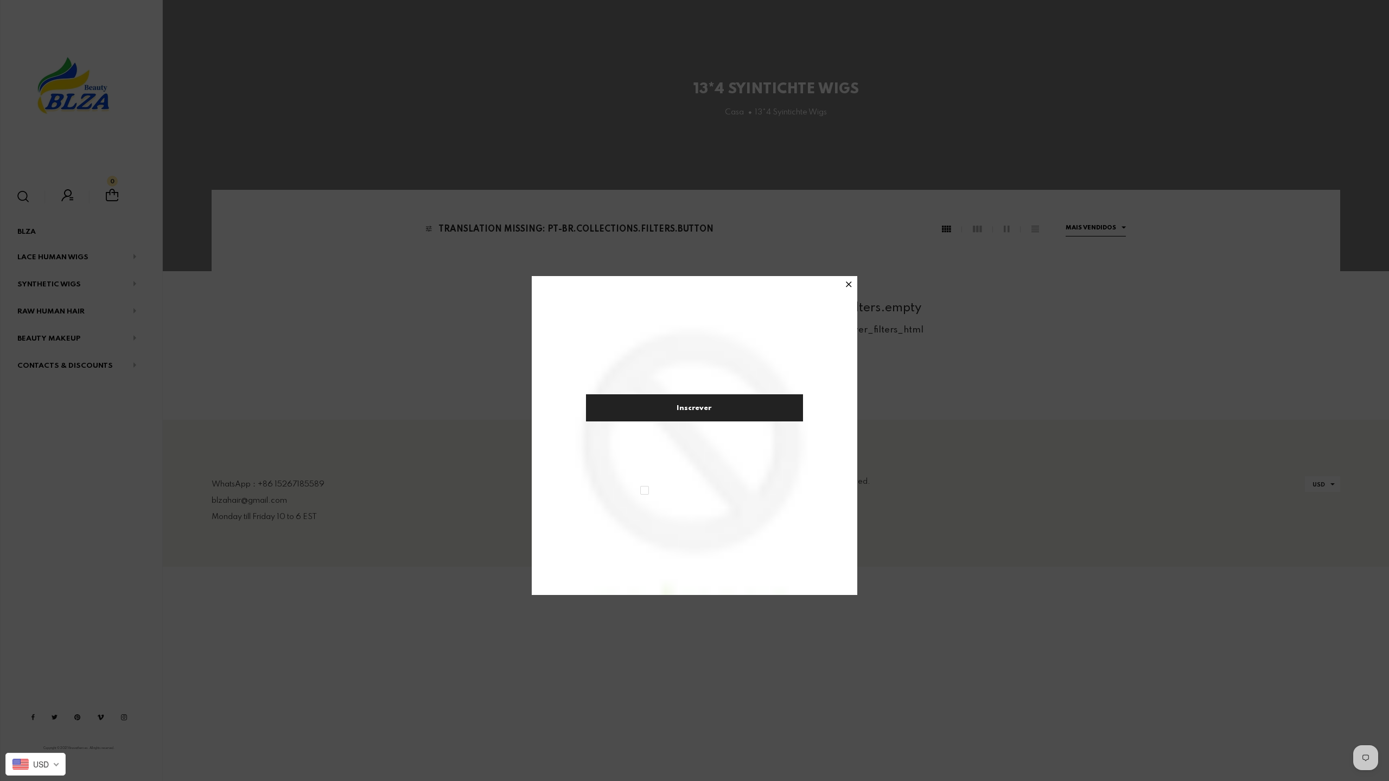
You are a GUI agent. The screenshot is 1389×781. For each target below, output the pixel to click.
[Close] (849, 285)
